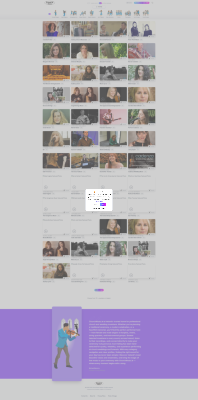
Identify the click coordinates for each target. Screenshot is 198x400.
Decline (95, 204)
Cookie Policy (98, 201)
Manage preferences (99, 208)
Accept (103, 204)
